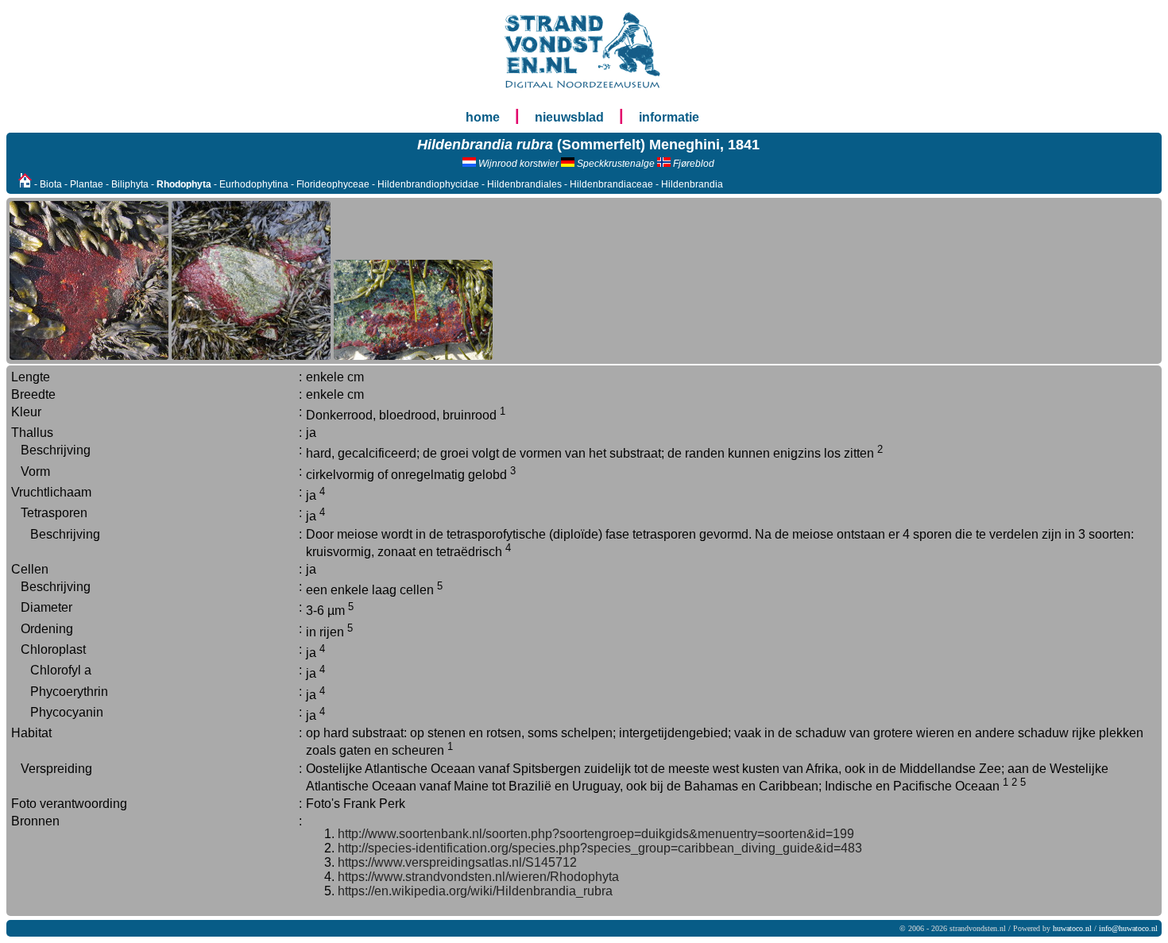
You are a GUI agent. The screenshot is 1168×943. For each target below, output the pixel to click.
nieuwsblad (569, 117)
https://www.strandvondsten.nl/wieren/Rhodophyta (478, 876)
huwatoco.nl (1072, 928)
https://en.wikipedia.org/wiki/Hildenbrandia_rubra (475, 891)
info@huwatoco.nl (1128, 928)
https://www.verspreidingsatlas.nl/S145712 (457, 862)
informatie (669, 117)
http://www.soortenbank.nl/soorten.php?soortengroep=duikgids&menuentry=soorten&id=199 (596, 834)
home (483, 117)
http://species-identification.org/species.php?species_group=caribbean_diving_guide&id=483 (600, 848)
